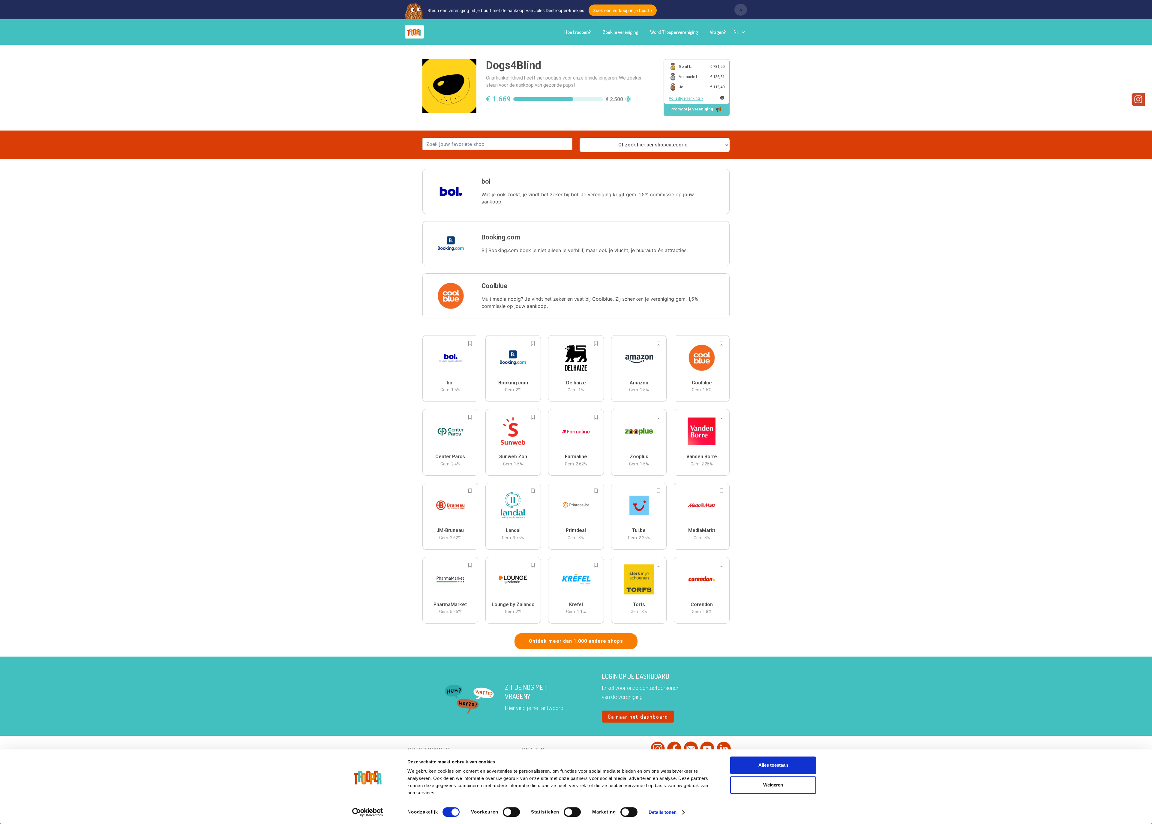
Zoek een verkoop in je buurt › (622, 10)
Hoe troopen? (577, 32)
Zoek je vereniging (620, 32)
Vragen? (718, 32)
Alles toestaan (773, 765)
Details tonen (662, 812)
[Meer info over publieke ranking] (722, 98)
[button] (739, 32)
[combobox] (497, 144)
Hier (510, 708)
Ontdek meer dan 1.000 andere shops (576, 641)
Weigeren (773, 784)
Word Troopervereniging (674, 32)
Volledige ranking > (686, 98)
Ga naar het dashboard (638, 716)
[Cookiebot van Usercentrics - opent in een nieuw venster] (367, 812)
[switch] (511, 812)
